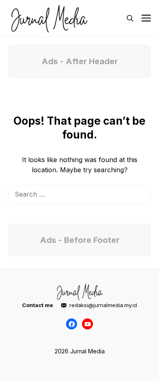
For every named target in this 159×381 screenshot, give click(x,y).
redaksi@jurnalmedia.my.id (103, 305)
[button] (130, 18)
